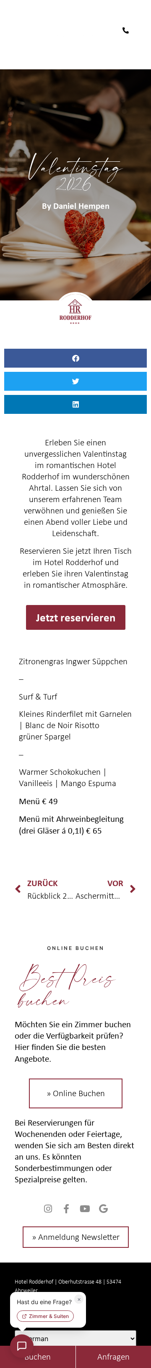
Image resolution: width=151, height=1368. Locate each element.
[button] (75, 358)
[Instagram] (48, 1209)
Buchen (37, 1356)
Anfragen (113, 1356)
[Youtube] (85, 1209)
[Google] (103, 1209)
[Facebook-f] (66, 1209)
